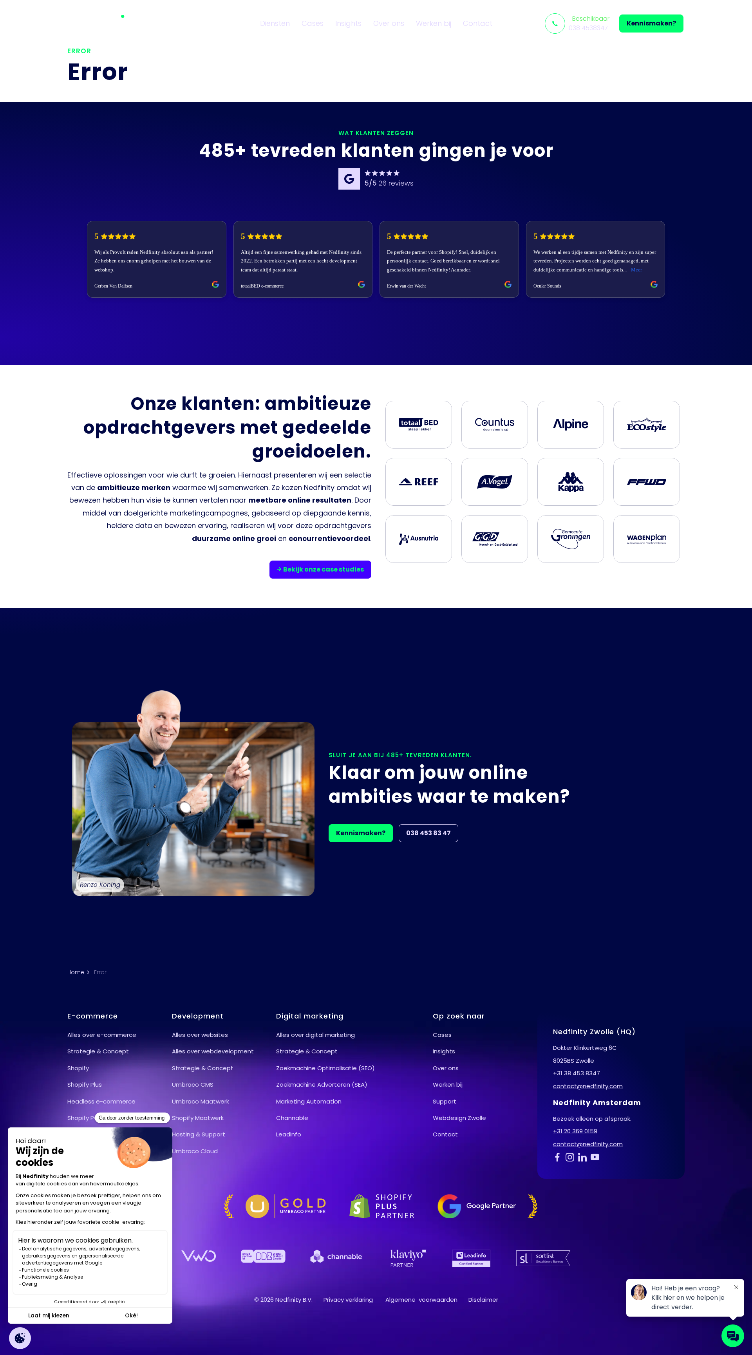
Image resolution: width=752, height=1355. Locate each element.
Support (444, 1101)
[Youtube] (597, 1156)
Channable (292, 1118)
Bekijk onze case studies (323, 569)
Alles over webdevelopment (213, 1051)
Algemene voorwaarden (421, 1299)
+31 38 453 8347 (576, 1073)
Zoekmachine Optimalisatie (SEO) (325, 1068)
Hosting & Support (198, 1134)
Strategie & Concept (98, 1051)
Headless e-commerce (101, 1101)
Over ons (388, 23)
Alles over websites (200, 1035)
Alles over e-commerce (101, 1035)
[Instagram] (572, 1156)
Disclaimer (483, 1299)
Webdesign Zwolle (459, 1118)
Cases (313, 23)
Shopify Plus (84, 1084)
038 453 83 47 (428, 833)
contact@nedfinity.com (588, 1086)
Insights (348, 23)
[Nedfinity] (104, 23)
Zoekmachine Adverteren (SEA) (321, 1084)
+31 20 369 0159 (575, 1131)
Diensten (275, 23)
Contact (477, 23)
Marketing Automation (309, 1101)
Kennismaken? (651, 23)
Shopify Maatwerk (198, 1118)
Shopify (78, 1068)
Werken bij (433, 23)
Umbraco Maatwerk (200, 1101)
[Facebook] (559, 1156)
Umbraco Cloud (195, 1151)
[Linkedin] (584, 1156)
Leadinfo (288, 1134)
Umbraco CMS (192, 1084)
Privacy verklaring (348, 1299)
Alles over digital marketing (315, 1035)
